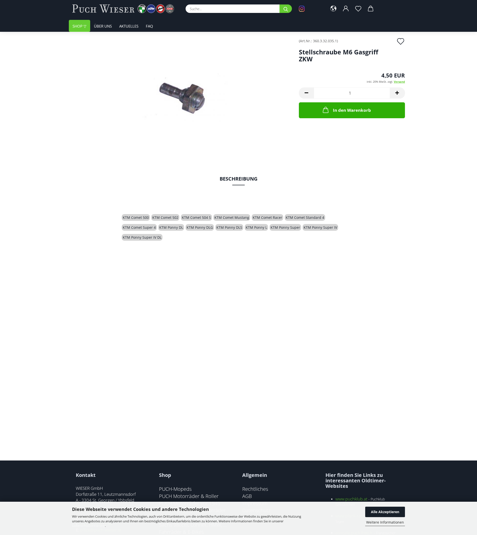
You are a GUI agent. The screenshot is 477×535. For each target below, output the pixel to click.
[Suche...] (285, 8)
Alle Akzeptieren (385, 511)
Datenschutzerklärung (88, 525)
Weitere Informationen (385, 522)
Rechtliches (255, 488)
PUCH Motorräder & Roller (189, 496)
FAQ (149, 26)
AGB (247, 496)
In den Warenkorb (352, 110)
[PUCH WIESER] (125, 8)
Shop (78, 26)
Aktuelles (128, 26)
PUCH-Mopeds (175, 488)
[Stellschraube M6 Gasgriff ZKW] (182, 94)
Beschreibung (238, 178)
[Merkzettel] (358, 8)
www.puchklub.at (351, 499)
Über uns (103, 26)
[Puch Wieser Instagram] (309, 8)
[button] (333, 8)
